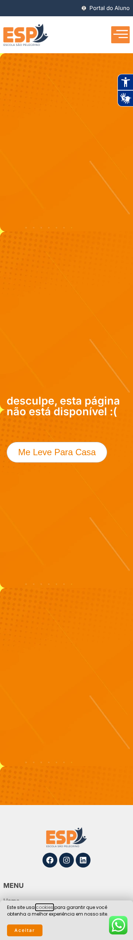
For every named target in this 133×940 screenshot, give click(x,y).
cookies (44, 907)
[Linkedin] (83, 860)
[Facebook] (49, 860)
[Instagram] (66, 860)
